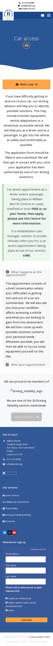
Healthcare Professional (19, 598)
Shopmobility (11, 508)
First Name (11, 565)
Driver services (12, 495)
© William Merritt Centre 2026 (16, 637)
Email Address (13, 554)
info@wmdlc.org (28, 6)
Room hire (9, 521)
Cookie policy (12, 641)
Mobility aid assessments (17, 501)
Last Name (11, 576)
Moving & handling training (18, 514)
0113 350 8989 (28, 3)
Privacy (24, 641)
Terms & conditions (38, 641)
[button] (48, 15)
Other (11, 610)
